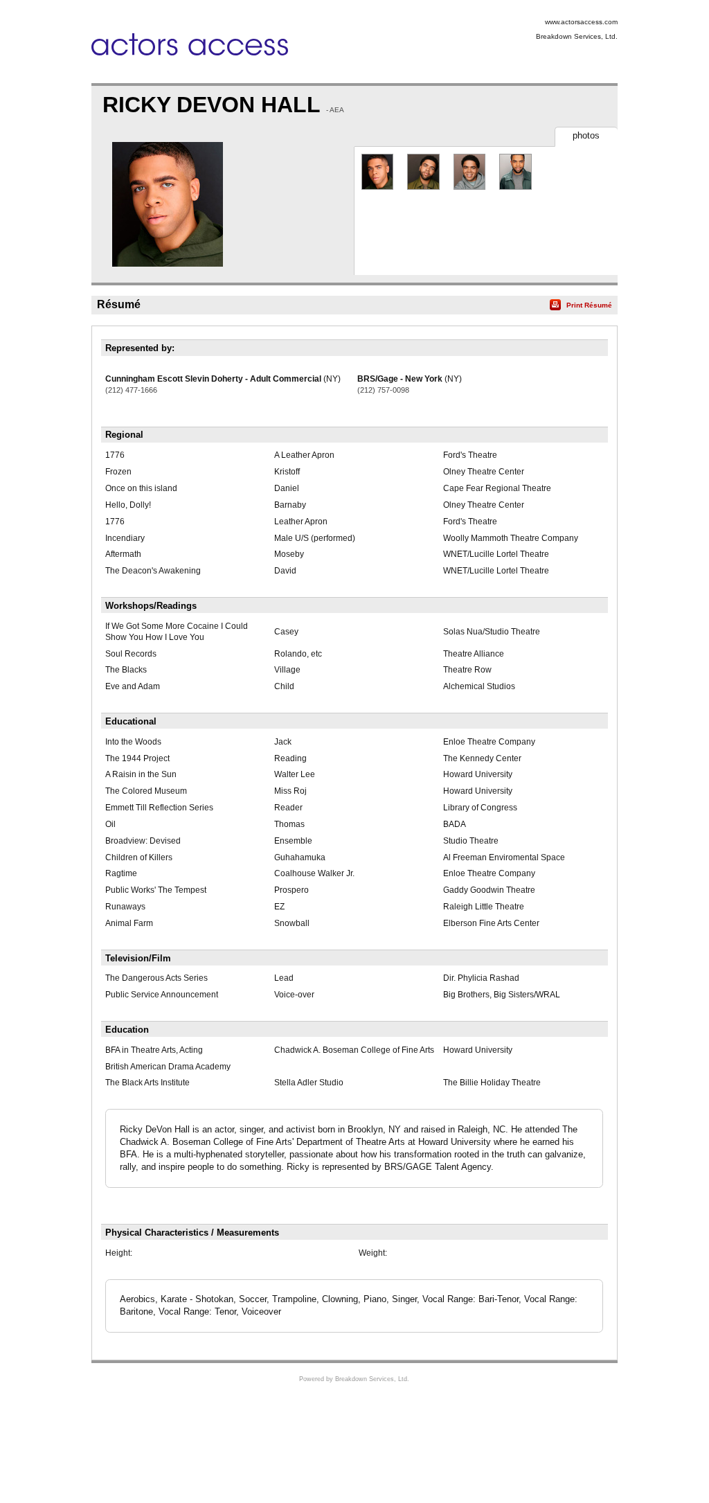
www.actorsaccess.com (581, 22)
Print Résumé (589, 305)
